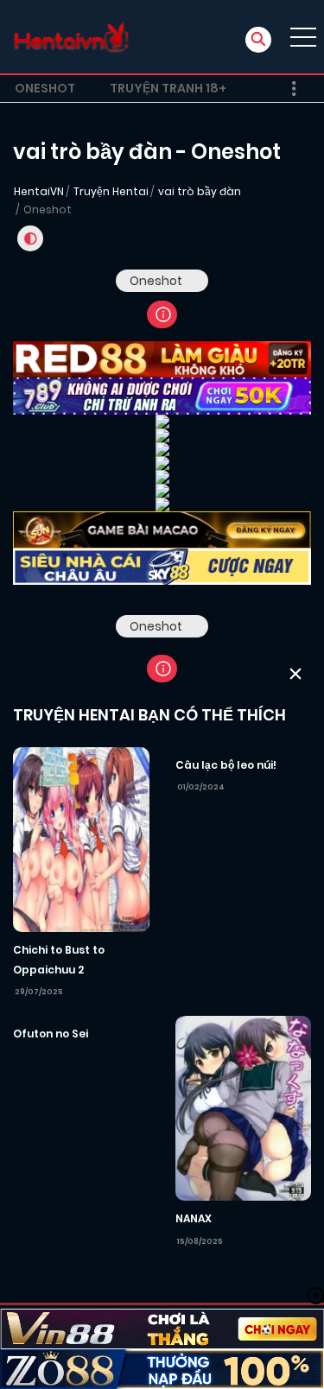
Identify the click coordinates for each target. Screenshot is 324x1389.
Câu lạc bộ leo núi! (225, 765)
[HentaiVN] (71, 36)
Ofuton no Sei (50, 1033)
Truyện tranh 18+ (168, 88)
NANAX (193, 1218)
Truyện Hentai (111, 191)
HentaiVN (39, 191)
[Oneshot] (162, 626)
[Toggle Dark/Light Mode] (30, 238)
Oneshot (45, 88)
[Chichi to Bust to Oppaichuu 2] (81, 838)
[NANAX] (243, 1107)
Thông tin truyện (162, 314)
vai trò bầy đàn (199, 191)
